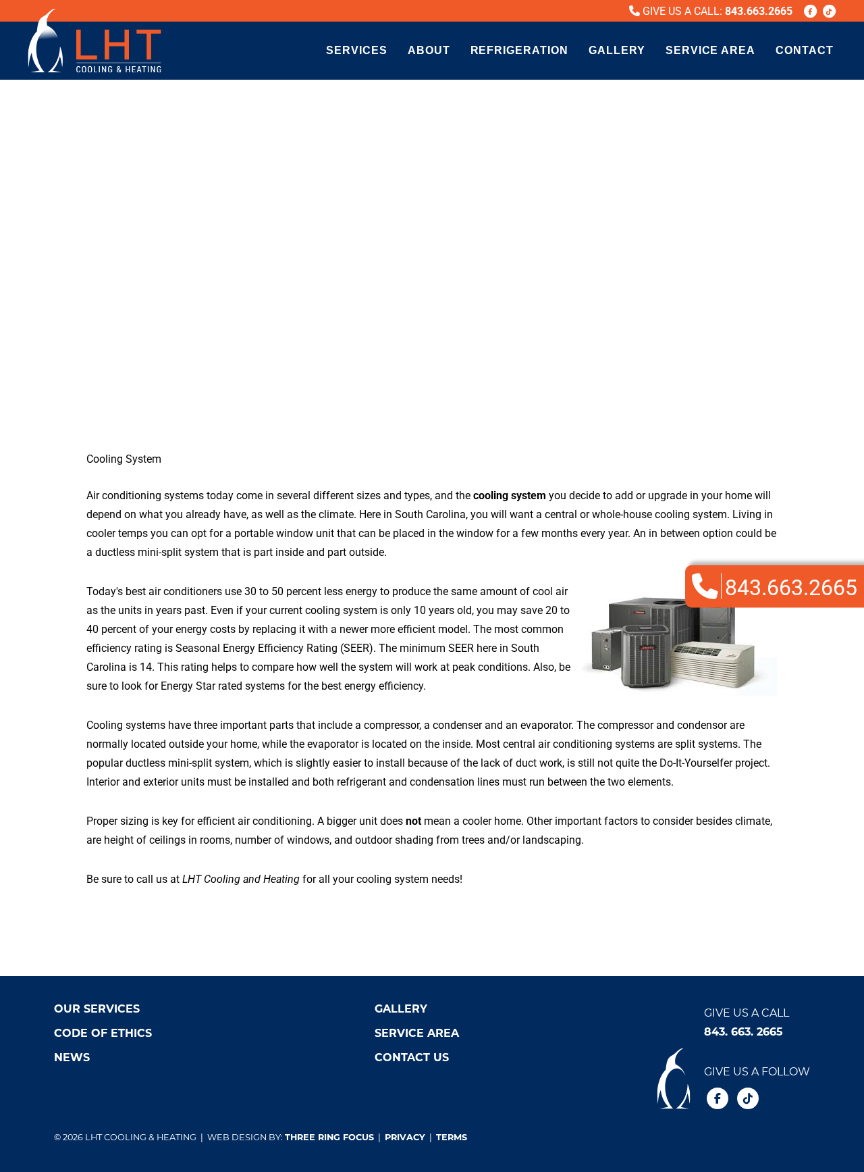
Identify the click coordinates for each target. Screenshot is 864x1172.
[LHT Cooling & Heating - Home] (94, 40)
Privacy (405, 1136)
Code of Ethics (103, 1032)
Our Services (97, 1008)
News (72, 1057)
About (429, 50)
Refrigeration (519, 50)
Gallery (617, 50)
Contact (805, 50)
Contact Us (412, 1057)
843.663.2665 (758, 10)
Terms (451, 1136)
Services (356, 50)
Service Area (711, 50)
